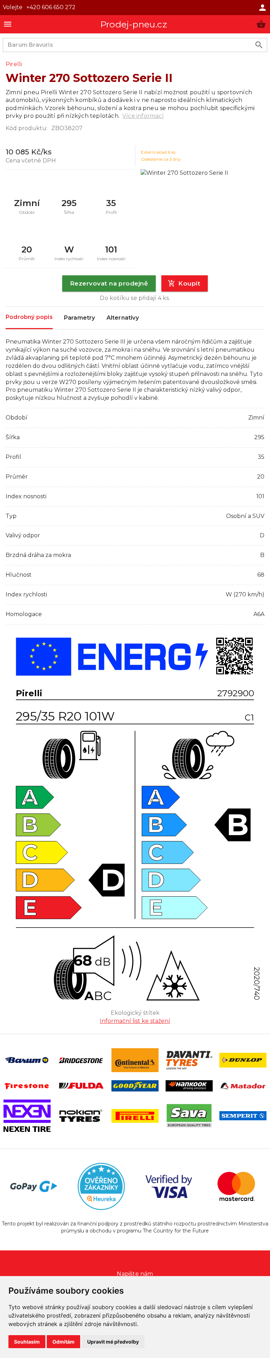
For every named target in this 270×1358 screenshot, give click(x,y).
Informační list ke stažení (135, 1021)
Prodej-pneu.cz (133, 24)
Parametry (79, 317)
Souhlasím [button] (27, 1342)
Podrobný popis (29, 317)
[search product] (258, 44)
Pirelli (14, 64)
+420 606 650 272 (51, 7)
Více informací (143, 116)
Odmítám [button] (63, 1342)
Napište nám (135, 1273)
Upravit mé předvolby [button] (113, 1342)
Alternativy (123, 317)
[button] (261, 24)
